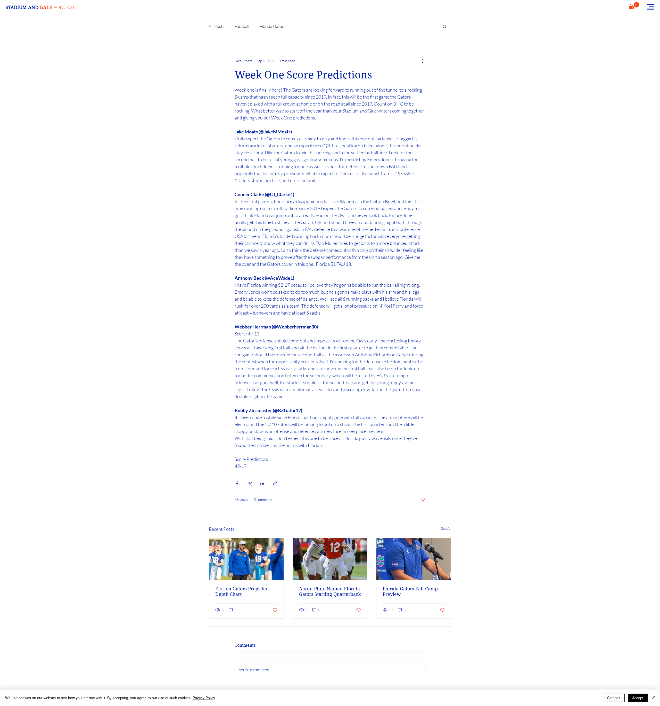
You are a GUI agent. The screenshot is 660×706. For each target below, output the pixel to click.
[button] (633, 5)
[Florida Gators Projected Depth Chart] (246, 559)
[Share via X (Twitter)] (249, 483)
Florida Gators (272, 26)
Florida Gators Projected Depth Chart (242, 591)
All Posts (216, 26)
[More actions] (422, 61)
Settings (613, 697)
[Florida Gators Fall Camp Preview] (413, 559)
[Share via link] (275, 483)
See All (446, 528)
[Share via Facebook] (237, 483)
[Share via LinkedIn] (262, 483)
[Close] (654, 698)
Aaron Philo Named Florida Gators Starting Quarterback (330, 591)
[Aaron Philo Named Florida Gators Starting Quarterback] (330, 559)
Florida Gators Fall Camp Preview (410, 591)
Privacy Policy (204, 697)
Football (242, 26)
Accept (637, 697)
